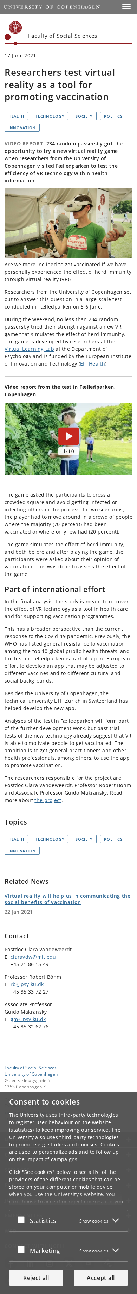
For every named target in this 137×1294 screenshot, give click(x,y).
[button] (126, 6)
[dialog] (68, 1193)
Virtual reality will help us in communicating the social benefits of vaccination (67, 899)
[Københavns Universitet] (13, 33)
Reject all (36, 1278)
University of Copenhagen (31, 1074)
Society (84, 116)
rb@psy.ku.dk (27, 984)
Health (16, 116)
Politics (113, 116)
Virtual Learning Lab (29, 349)
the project (47, 800)
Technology (49, 116)
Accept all (101, 1278)
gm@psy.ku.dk (28, 1019)
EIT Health (92, 363)
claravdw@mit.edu (33, 956)
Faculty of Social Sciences (31, 1067)
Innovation (22, 127)
